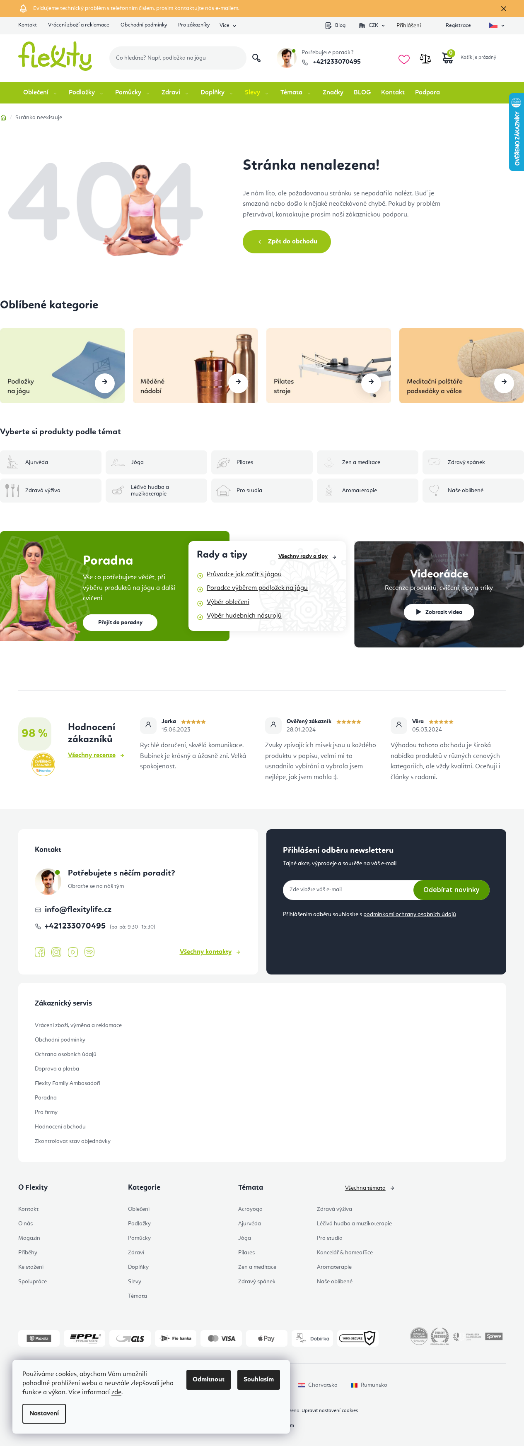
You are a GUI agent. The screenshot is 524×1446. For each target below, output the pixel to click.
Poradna (46, 1098)
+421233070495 (336, 62)
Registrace (458, 25)
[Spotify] (89, 952)
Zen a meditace (257, 1267)
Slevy (134, 1282)
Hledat (256, 58)
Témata (137, 1296)
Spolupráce (32, 1282)
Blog (340, 25)
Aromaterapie (334, 1267)
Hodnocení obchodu (60, 1127)
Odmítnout (209, 1379)
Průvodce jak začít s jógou (244, 574)
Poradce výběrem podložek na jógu (257, 588)
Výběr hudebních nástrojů (244, 616)
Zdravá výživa (334, 1209)
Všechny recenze (92, 755)
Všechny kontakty (206, 952)
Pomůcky (139, 1238)
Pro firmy (46, 1112)
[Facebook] (40, 952)
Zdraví (136, 1253)
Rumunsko (374, 1385)
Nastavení (44, 1413)
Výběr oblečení (228, 602)
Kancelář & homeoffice (345, 1253)
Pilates (246, 1253)
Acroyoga (250, 1209)
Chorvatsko (323, 1385)
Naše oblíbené (335, 1282)
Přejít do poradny (120, 623)
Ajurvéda (249, 1224)
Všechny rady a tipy (303, 556)
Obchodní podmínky (144, 25)
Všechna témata (365, 1188)
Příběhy (27, 1253)
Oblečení (139, 1209)
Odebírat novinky (451, 889)
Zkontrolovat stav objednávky (73, 1141)
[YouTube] (73, 952)
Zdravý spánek (256, 1282)
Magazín (29, 1238)
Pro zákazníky (194, 25)
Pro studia (330, 1238)
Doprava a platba (57, 1069)
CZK (373, 25)
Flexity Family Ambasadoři (67, 1083)
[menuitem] (40, 92)
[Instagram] (56, 952)
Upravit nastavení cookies (330, 1410)
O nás (25, 1224)
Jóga (244, 1238)
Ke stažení (30, 1267)
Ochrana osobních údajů (66, 1054)
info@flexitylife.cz (78, 910)
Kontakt (27, 25)
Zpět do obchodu (292, 241)
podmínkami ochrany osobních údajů (409, 914)
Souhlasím (259, 1379)
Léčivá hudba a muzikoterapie (354, 1224)
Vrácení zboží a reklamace (78, 25)
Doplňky (138, 1267)
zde (116, 1392)
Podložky (139, 1224)
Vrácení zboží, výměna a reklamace (78, 1025)
